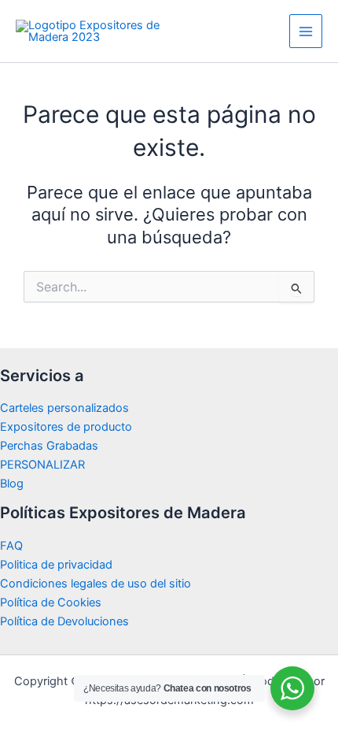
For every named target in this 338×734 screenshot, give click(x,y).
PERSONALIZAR (42, 465)
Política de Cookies (50, 602)
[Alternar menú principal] (305, 30)
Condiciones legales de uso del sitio (95, 583)
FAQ (11, 546)
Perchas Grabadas (49, 446)
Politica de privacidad (56, 565)
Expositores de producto (66, 427)
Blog (12, 483)
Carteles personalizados (64, 408)
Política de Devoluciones (64, 621)
